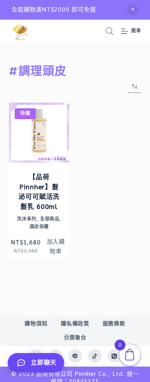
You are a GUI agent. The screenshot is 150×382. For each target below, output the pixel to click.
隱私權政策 (75, 323)
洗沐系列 (26, 219)
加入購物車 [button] (56, 246)
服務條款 (114, 323)
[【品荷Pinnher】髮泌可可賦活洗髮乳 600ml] (39, 133)
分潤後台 (75, 337)
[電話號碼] (114, 356)
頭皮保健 (39, 226)
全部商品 (49, 219)
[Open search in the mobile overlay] (109, 31)
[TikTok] (95, 356)
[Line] (75, 356)
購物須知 (36, 323)
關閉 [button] (132, 9)
